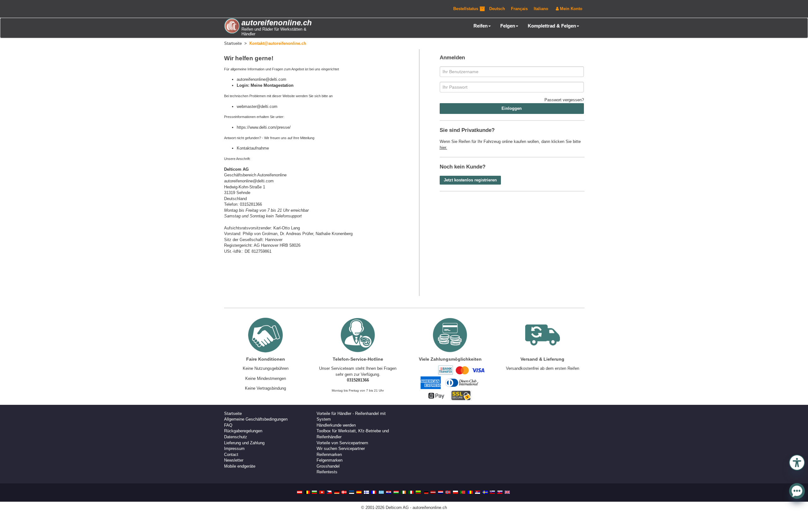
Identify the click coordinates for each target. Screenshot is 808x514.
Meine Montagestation (272, 85)
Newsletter (233, 460)
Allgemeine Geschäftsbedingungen (256, 419)
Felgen (507, 25)
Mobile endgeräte (239, 466)
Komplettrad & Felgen (552, 25)
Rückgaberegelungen (243, 430)
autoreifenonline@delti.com (261, 79)
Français (519, 8)
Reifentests (327, 472)
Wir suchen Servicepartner (341, 448)
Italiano (541, 8)
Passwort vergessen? (564, 99)
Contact (231, 454)
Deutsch (497, 8)
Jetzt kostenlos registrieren (470, 180)
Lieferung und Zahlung (244, 442)
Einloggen (512, 108)
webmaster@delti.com (257, 106)
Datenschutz (235, 436)
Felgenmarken (329, 460)
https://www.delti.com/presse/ (264, 127)
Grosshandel (328, 466)
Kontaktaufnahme (253, 148)
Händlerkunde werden (336, 425)
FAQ (228, 425)
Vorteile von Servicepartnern (342, 442)
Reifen (480, 25)
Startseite (233, 413)
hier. (443, 147)
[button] (797, 462)
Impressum (234, 448)
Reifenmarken (329, 454)
